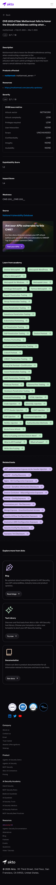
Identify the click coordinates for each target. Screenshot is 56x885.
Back (8, 15)
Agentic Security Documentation (15, 829)
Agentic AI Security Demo (12, 760)
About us (6, 730)
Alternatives (7, 832)
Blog (4, 836)
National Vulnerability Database (18, 215)
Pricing (5, 774)
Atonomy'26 (8, 825)
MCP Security (8, 767)
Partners (6, 840)
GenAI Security (8, 786)
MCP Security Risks (10, 790)
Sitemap (6, 748)
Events (5, 843)
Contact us (7, 734)
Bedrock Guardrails (10, 794)
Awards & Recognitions (11, 745)
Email (5, 737)
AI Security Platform (10, 809)
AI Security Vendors (10, 806)
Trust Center (7, 741)
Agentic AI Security (10, 763)
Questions (6, 847)
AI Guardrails (7, 798)
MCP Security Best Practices (13, 813)
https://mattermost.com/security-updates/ (23, 87)
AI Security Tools (9, 802)
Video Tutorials (8, 850)
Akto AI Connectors (10, 771)
